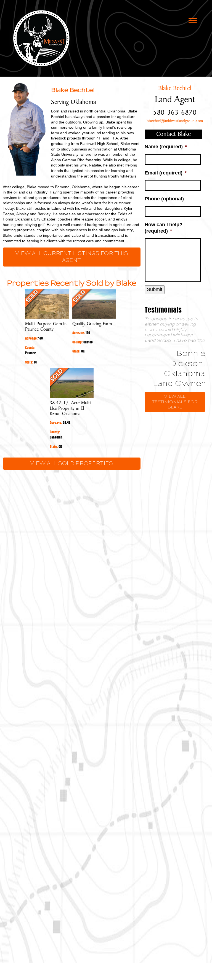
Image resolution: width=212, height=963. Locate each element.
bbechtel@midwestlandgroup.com (175, 121)
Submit (154, 289)
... (146, 346)
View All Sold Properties (71, 463)
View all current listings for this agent (71, 257)
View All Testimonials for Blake (175, 401)
